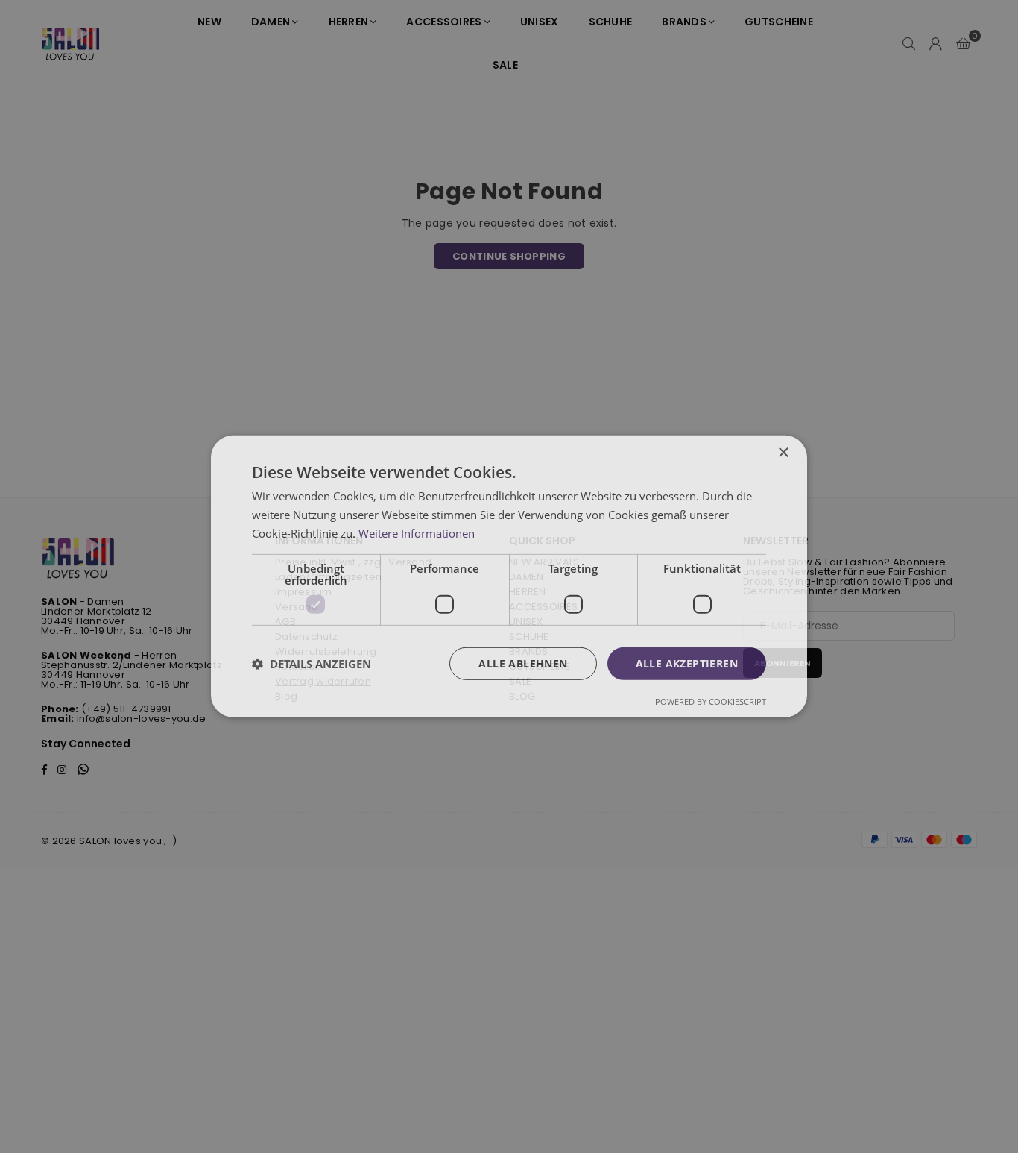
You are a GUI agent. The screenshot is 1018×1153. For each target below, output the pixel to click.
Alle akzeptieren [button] (687, 663)
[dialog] (509, 576)
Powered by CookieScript (710, 701)
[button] (311, 663)
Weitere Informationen (416, 533)
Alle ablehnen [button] (522, 663)
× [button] (782, 453)
